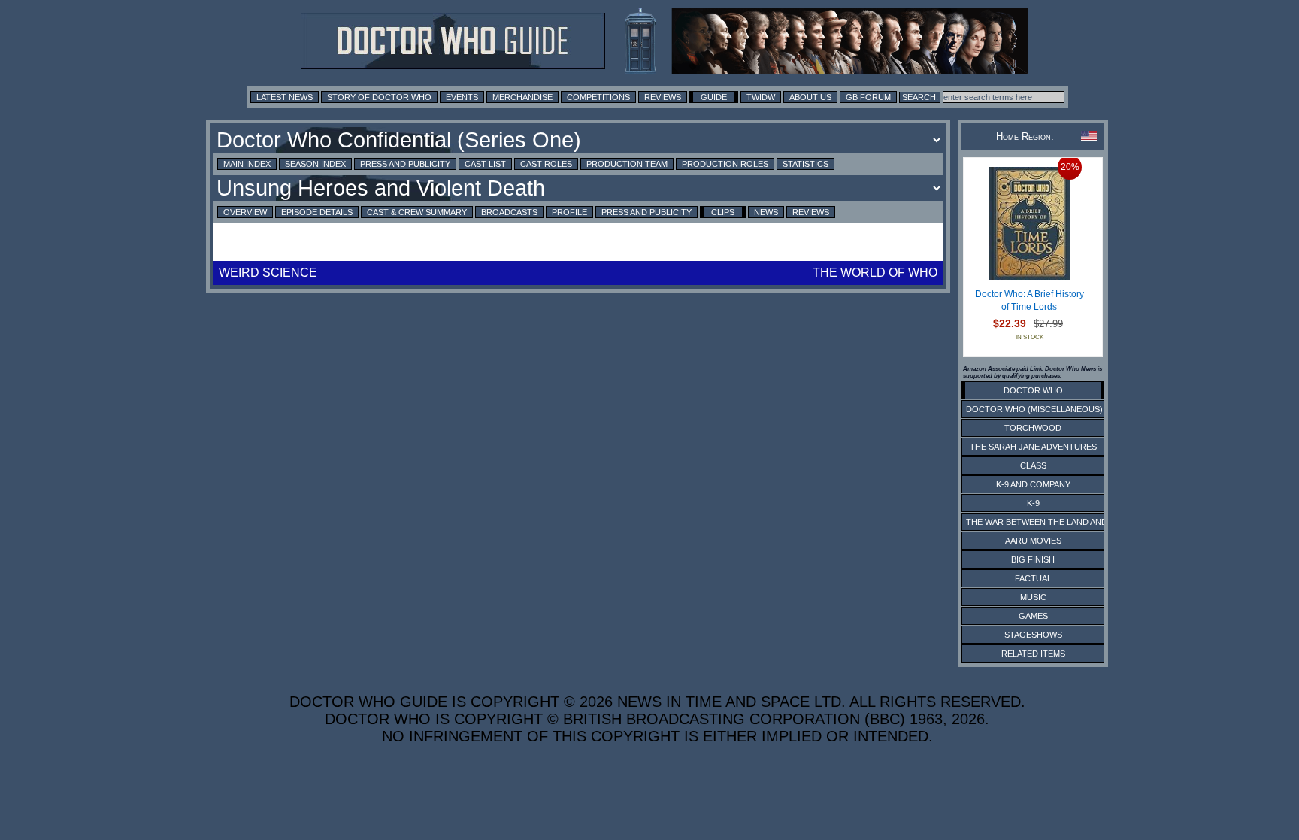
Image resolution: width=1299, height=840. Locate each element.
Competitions (598, 97)
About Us (810, 97)
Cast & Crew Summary (417, 212)
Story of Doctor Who (379, 97)
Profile (569, 212)
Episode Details (317, 212)
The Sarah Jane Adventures (1033, 446)
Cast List (485, 163)
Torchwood (1032, 427)
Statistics (805, 163)
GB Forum (868, 97)
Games (1033, 615)
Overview (245, 212)
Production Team (627, 163)
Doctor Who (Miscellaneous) (1034, 409)
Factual (1033, 578)
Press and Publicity (405, 163)
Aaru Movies (1033, 540)
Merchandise (522, 97)
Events (462, 97)
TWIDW (760, 97)
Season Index (315, 163)
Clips (722, 212)
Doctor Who (1033, 390)
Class (1033, 465)
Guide (714, 97)
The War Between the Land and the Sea (1055, 521)
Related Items (1033, 653)
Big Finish (1033, 559)
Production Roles (725, 163)
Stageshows (1033, 634)
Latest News (284, 97)
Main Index (247, 163)
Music (1033, 597)
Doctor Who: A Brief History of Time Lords (1029, 301)
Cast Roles (546, 163)
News (766, 212)
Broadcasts (509, 212)
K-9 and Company (1033, 484)
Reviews (662, 97)
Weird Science (268, 272)
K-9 (1033, 503)
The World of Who (875, 272)
